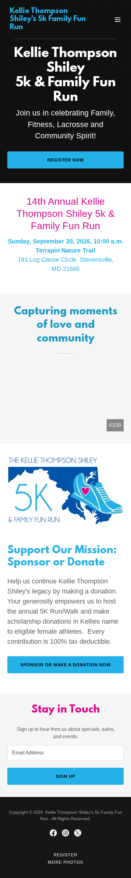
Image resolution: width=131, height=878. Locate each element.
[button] (118, 19)
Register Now (65, 160)
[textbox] (65, 752)
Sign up (65, 776)
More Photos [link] (65, 862)
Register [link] (66, 854)
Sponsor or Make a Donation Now (65, 664)
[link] (48, 27)
